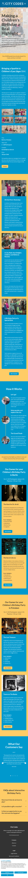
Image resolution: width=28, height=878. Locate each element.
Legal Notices (14, 853)
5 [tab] (17, 776)
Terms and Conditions (14, 856)
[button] (5, 166)
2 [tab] (12, 776)
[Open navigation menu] (25, 3)
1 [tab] (10, 776)
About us (14, 843)
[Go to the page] (13, 3)
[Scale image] (8, 112)
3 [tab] (14, 776)
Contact (14, 845)
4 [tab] (16, 776)
